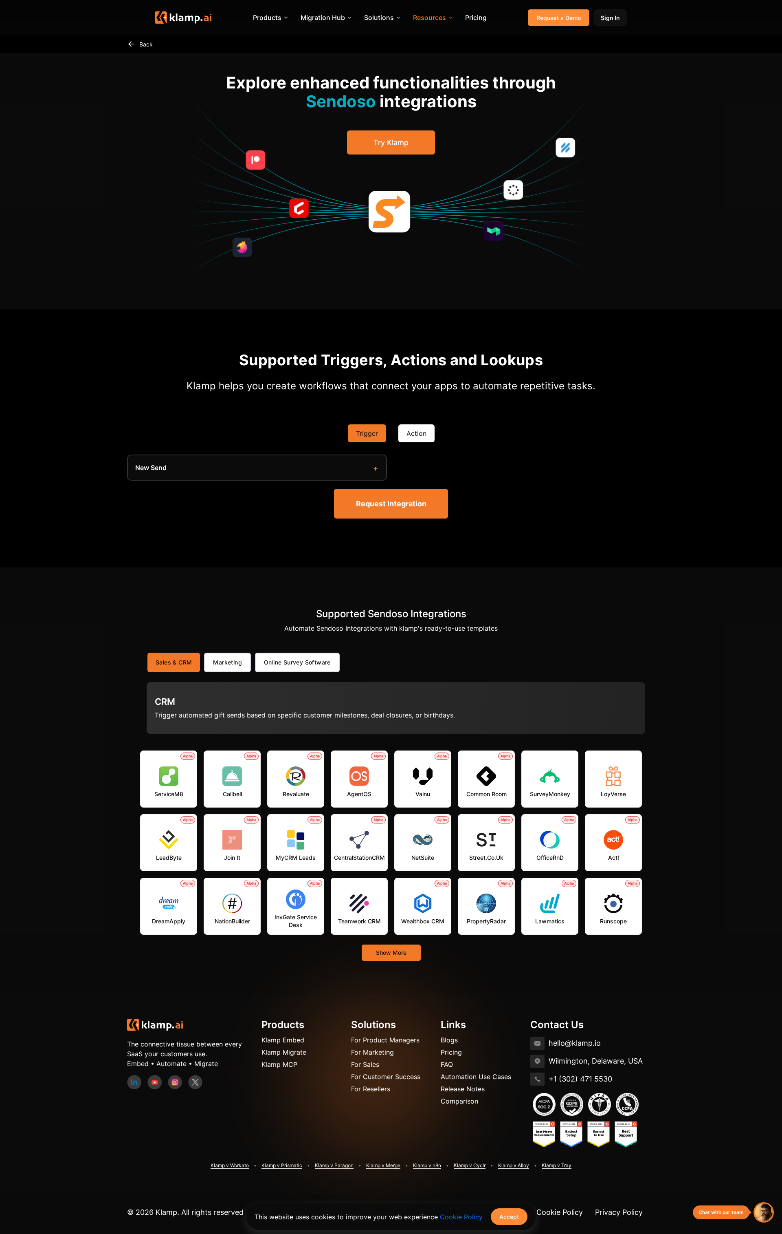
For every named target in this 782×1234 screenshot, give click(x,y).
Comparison (459, 1101)
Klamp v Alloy (513, 1165)
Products (267, 17)
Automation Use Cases (476, 1077)
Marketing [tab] (227, 662)
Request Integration (391, 503)
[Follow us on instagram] (175, 1081)
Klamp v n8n (427, 1165)
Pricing (476, 17)
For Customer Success (385, 1077)
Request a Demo (558, 17)
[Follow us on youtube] (154, 1081)
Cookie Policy (559, 1212)
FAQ (447, 1064)
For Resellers (370, 1089)
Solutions (379, 17)
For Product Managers (385, 1040)
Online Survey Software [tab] (297, 662)
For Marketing (372, 1052)
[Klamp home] (183, 17)
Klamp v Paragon (334, 1165)
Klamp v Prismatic (281, 1165)
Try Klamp (391, 142)
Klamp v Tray (556, 1165)
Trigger (367, 433)
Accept (509, 1216)
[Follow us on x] (195, 1081)
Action (416, 433)
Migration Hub (323, 17)
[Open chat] (763, 1212)
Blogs (449, 1040)
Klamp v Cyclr (469, 1165)
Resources (429, 17)
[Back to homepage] (155, 1024)
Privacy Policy (619, 1212)
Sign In (610, 17)
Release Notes (463, 1089)
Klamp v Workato (230, 1165)
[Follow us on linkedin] (134, 1081)
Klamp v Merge (383, 1165)
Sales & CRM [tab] (174, 662)
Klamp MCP (279, 1064)
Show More (391, 952)
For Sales (365, 1064)
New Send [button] (151, 468)
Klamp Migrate (283, 1052)
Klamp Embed (282, 1040)
